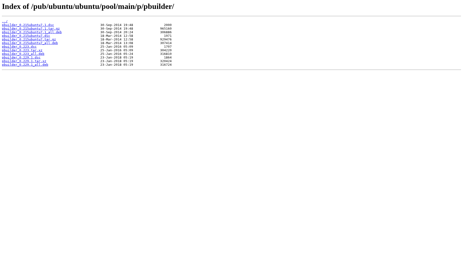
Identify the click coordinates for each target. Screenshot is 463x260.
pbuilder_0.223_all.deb (23, 54)
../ (5, 21)
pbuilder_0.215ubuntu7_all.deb (30, 43)
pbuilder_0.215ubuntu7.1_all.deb (32, 32)
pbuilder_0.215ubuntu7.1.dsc (28, 25)
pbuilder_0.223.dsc (19, 46)
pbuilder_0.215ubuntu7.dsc (26, 36)
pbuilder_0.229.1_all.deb (25, 64)
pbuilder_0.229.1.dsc (21, 57)
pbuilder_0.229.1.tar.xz (24, 61)
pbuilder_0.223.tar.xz (22, 50)
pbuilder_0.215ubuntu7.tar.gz (29, 39)
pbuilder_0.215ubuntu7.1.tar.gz (31, 28)
